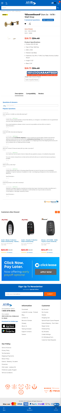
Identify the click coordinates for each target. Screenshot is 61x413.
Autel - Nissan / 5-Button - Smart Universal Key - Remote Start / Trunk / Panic (10, 241)
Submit (50, 294)
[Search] (30, 8)
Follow (4, 115)
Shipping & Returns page (23, 142)
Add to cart (10, 229)
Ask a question (48, 20)
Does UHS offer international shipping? (12, 132)
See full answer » (10, 125)
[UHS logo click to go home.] (30, 3)
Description (19, 93)
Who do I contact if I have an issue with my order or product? (18, 148)
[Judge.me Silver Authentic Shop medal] (21, 386)
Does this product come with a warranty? (13, 182)
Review (41, 93)
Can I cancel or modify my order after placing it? (15, 114)
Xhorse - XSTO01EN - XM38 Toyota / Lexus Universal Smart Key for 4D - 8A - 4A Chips (49, 242)
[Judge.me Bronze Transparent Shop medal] (27, 386)
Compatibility (31, 93)
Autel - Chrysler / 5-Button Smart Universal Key (29, 240)
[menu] (2, 3)
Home (3, 11)
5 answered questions (32, 20)
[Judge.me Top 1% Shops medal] (34, 386)
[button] (6, 128)
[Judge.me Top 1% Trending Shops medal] (21, 392)
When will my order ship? (9, 164)
